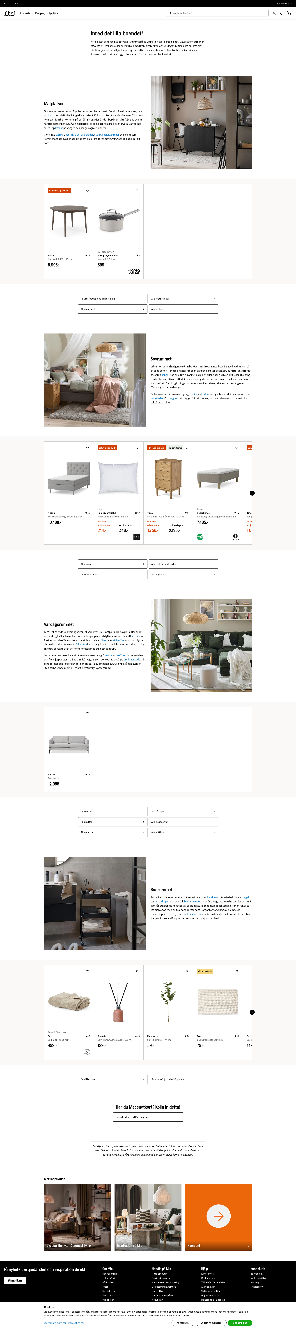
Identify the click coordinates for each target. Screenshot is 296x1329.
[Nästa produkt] (252, 493)
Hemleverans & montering (165, 1282)
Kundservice (207, 1273)
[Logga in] (274, 13)
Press (105, 1286)
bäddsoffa (81, 644)
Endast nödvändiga (211, 1322)
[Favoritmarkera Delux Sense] (236, 447)
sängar (165, 375)
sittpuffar (118, 640)
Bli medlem (14, 1280)
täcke (193, 394)
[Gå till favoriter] (282, 13)
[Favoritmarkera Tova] (186, 447)
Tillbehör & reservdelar (213, 1282)
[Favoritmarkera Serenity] (137, 971)
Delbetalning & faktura (164, 1286)
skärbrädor (87, 134)
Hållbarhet (108, 1282)
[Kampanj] (218, 1217)
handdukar (213, 897)
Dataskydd (107, 1295)
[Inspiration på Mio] (148, 1217)
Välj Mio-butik (283, 3)
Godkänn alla (240, 1322)
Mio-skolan (108, 1299)
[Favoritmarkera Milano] (87, 447)
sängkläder (157, 398)
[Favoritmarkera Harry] (87, 190)
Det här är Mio (109, 1273)
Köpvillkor (157, 1299)
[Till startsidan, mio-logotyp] (9, 13)
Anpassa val (183, 1322)
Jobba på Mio (109, 1278)
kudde (205, 394)
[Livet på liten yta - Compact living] (77, 1217)
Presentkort (158, 1291)
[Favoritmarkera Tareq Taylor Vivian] (137, 190)
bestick (69, 134)
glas (77, 134)
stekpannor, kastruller (106, 134)
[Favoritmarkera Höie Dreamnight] (137, 447)
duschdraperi (162, 901)
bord (50, 115)
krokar (59, 128)
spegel (245, 897)
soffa (135, 636)
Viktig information (210, 1291)
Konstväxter (194, 914)
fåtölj (104, 640)
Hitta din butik (159, 1273)
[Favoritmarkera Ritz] (87, 971)
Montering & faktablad (213, 1299)
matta (108, 655)
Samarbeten (108, 1291)
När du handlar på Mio (163, 1295)
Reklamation (208, 1278)
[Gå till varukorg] (289, 13)
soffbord (122, 655)
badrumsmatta (193, 901)
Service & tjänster (161, 1278)
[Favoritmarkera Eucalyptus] (186, 971)
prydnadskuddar (133, 659)
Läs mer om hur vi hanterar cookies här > (65, 1322)
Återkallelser (208, 1286)
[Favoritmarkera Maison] (87, 713)
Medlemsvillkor (258, 1278)
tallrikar (60, 134)
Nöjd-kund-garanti (211, 1295)
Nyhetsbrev (256, 1286)
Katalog (254, 1282)
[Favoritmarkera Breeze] (236, 971)
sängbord (173, 398)
